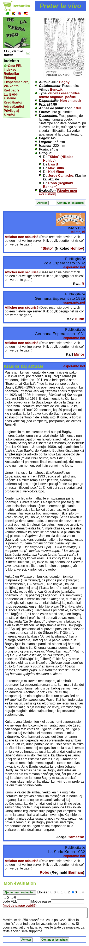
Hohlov (76, 248)
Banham (75, 872)
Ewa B (53, 164)
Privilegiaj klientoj (11, 112)
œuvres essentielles (64, 93)
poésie (70, 97)
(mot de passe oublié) (19, 905)
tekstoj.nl (78, 232)
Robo (44, 872)
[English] (19, 14)
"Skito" (47, 248)
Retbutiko (11, 73)
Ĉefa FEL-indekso (13, 67)
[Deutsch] (26, 14)
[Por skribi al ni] (28, 53)
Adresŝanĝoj (14, 106)
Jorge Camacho (60, 175)
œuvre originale (51, 97)
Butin (79, 319)
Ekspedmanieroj (16, 82)
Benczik (56, 89)
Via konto (11, 86)
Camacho (75, 837)
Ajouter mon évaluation (58, 192)
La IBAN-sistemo (11, 96)
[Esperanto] (7, 14)
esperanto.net (74, 267)
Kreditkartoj (13, 102)
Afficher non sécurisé (21, 237)
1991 (78, 108)
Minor (79, 354)
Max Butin (56, 168)
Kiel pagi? (11, 90)
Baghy (64, 82)
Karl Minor (56, 172)
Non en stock (70, 100)
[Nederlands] (13, 14)
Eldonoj (10, 78)
